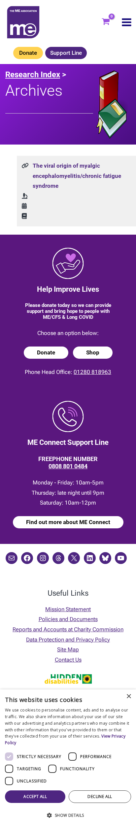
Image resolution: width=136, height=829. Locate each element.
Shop (92, 352)
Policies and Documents (68, 619)
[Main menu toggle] (126, 22)
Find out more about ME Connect (68, 522)
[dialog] (68, 759)
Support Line (66, 53)
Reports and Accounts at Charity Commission (68, 629)
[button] (68, 815)
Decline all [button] (99, 796)
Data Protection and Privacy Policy (68, 639)
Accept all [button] (35, 796)
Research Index (32, 74)
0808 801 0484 (68, 466)
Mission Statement (68, 609)
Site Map (68, 649)
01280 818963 (92, 372)
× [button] (128, 696)
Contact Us (68, 659)
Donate (28, 53)
